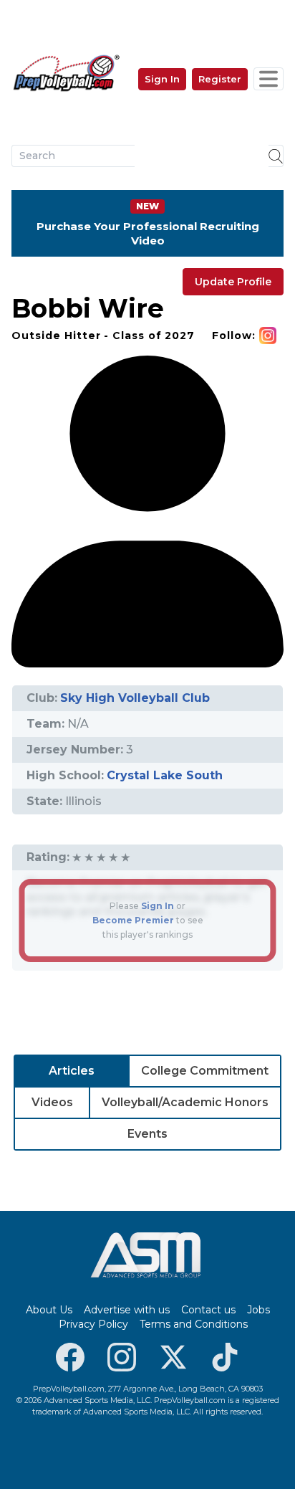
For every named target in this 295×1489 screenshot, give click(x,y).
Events (147, 1134)
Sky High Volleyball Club (135, 698)
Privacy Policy (93, 1324)
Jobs (258, 1309)
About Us (49, 1309)
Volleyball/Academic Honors (185, 1102)
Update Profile (233, 281)
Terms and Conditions (194, 1324)
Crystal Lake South (165, 775)
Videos (52, 1102)
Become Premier (133, 920)
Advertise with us (127, 1309)
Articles (72, 1070)
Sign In (162, 79)
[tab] (71, 1071)
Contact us (208, 1309)
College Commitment (205, 1070)
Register (219, 79)
